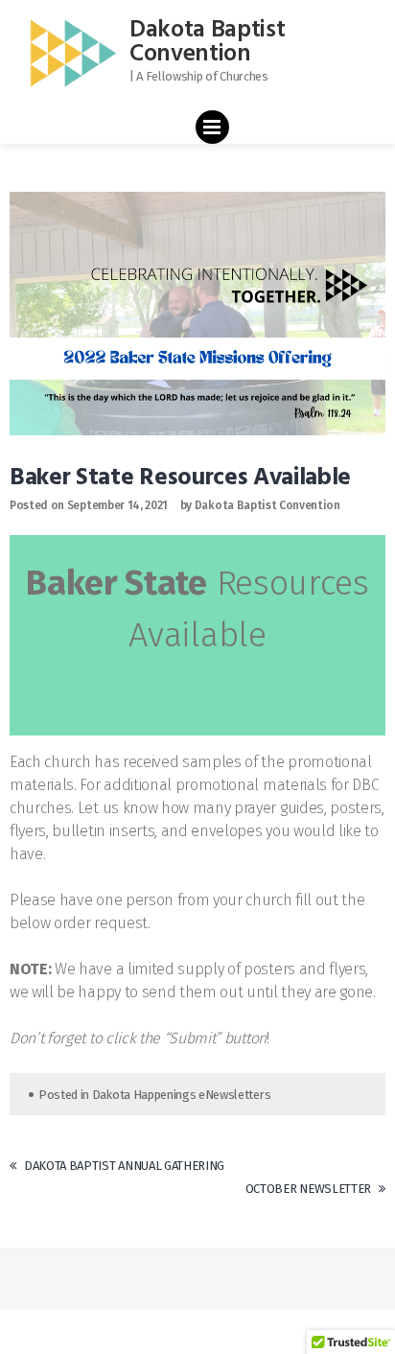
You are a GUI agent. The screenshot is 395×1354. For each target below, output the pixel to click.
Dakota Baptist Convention (207, 43)
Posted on (37, 505)
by (186, 505)
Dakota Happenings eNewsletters (181, 1094)
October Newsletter (308, 1188)
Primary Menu (212, 131)
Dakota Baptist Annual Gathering (124, 1165)
